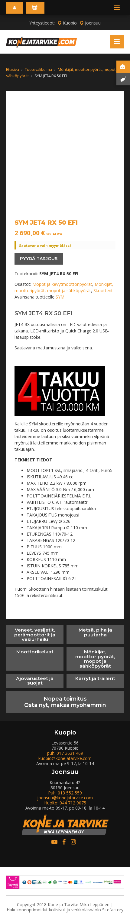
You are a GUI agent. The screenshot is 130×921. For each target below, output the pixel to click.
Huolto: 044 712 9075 (65, 803)
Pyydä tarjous (38, 258)
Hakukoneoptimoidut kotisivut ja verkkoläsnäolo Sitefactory (65, 910)
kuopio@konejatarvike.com (65, 758)
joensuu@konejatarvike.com (65, 798)
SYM (60, 297)
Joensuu (93, 23)
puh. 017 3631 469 (65, 753)
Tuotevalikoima (38, 69)
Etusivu (12, 69)
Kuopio (70, 23)
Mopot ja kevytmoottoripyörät (62, 284)
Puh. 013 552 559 (65, 793)
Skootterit (103, 290)
